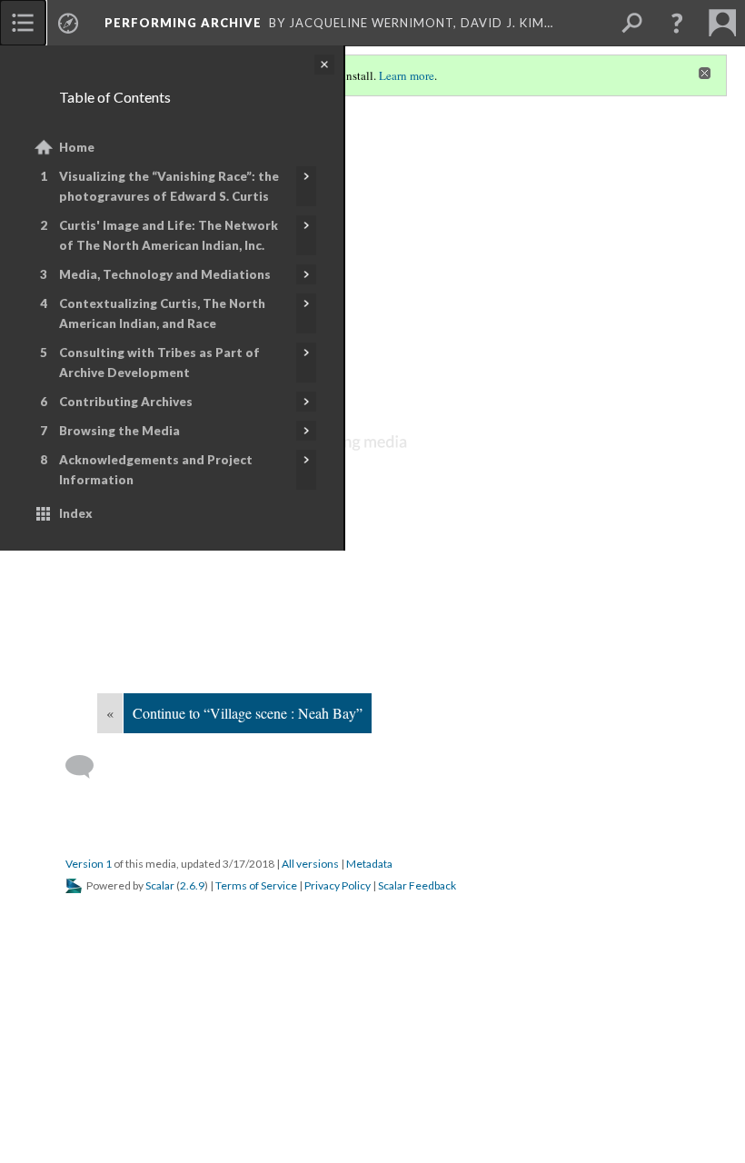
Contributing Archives (126, 401)
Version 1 (88, 863)
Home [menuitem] (76, 147)
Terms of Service (256, 885)
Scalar (159, 885)
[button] (677, 22)
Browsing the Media (119, 430)
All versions (310, 863)
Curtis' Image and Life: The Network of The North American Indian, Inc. (168, 235)
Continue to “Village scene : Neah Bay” (248, 712)
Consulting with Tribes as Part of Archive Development (159, 362)
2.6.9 (192, 885)
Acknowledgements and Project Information (156, 469)
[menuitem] (22, 22)
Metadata (369, 863)
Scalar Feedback (417, 885)
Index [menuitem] (76, 513)
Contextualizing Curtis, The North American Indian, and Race (162, 313)
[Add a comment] (87, 767)
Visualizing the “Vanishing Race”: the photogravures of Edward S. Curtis (169, 186)
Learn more (406, 75)
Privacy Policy (337, 885)
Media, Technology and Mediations (165, 274)
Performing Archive (183, 22)
